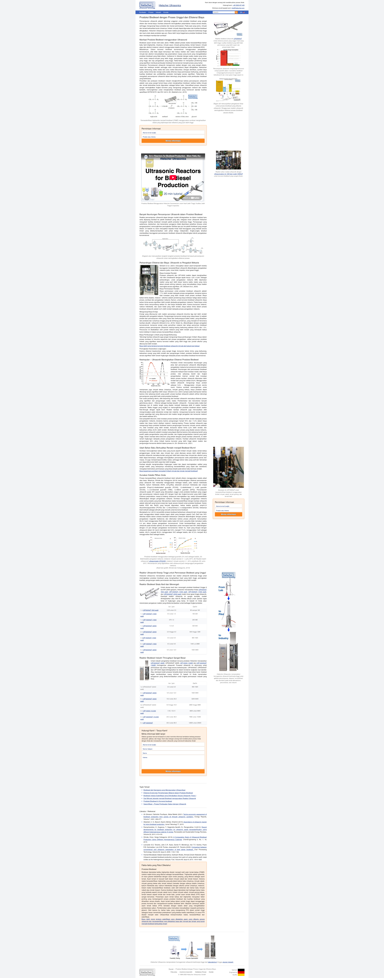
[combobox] (224, 12)
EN (241, 12)
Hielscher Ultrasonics (170, 5)
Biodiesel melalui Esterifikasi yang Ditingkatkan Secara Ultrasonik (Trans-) (170, 795)
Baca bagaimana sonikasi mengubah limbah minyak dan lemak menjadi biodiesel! (169, 471)
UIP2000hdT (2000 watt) (172, 594)
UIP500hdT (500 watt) (150, 610)
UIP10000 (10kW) (186, 663)
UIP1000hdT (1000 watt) (178, 592)
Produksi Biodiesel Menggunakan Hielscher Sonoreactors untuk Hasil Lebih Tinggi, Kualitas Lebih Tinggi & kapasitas (173, 204)
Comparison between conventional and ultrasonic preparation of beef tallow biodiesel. (175, 848)
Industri (158, 12)
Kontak (165, 12)
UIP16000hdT (148, 723)
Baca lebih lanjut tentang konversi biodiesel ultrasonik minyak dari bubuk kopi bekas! (170, 346)
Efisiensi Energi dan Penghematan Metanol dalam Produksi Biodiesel (168, 793)
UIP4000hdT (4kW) (157, 663)
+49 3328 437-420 (238, 5)
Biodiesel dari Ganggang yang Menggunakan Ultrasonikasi (164, 790)
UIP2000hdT (238, 39)
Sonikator (142, 12)
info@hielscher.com (238, 8)
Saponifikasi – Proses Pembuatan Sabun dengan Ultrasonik (165, 804)
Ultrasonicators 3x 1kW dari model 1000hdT (228, 174)
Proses (150, 12)
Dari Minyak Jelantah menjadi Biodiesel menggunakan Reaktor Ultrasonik (170, 798)
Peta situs (174, 972)
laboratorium (212, 962)
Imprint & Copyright (186, 972)
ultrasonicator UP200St (157, 561)
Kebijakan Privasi (200, 972)
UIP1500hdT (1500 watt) (197, 592)
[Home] (147, 4)
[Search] (236, 12)
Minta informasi (173, 141)
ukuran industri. (228, 962)
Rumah (171, 969)
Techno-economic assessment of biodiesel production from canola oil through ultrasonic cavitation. (175, 815)
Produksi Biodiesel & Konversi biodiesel (158, 801)
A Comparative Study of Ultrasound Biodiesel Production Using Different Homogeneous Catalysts (175, 838)
